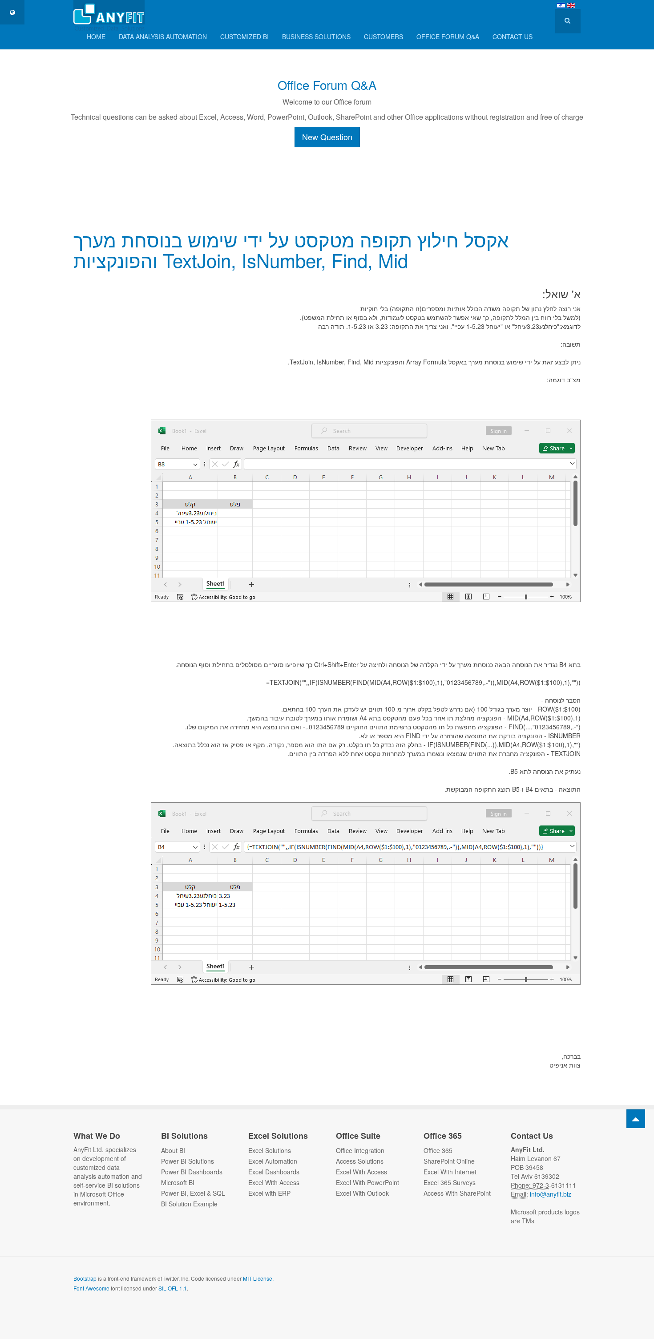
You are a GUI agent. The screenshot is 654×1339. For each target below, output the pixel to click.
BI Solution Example (189, 1203)
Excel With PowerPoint (367, 1182)
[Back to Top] (635, 1118)
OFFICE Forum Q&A (447, 36)
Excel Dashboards (273, 1171)
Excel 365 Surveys (450, 1182)
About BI (173, 1150)
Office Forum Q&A (327, 84)
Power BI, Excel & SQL (193, 1193)
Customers (383, 36)
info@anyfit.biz (549, 1193)
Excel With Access (273, 1182)
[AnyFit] (109, 12)
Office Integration (360, 1150)
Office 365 (438, 1150)
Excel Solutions (269, 1150)
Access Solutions (360, 1161)
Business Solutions (316, 36)
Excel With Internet (450, 1171)
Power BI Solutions (187, 1161)
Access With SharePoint (457, 1193)
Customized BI (244, 36)
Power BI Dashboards (191, 1171)
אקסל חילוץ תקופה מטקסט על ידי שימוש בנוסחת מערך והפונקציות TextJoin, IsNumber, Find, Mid (291, 249)
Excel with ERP (269, 1193)
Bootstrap (85, 1278)
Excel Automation (272, 1161)
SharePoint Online (449, 1161)
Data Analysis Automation (163, 36)
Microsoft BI (177, 1182)
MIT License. (258, 1278)
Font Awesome (91, 1288)
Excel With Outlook (362, 1193)
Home (96, 36)
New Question (327, 136)
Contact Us (513, 36)
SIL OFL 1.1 (172, 1288)
